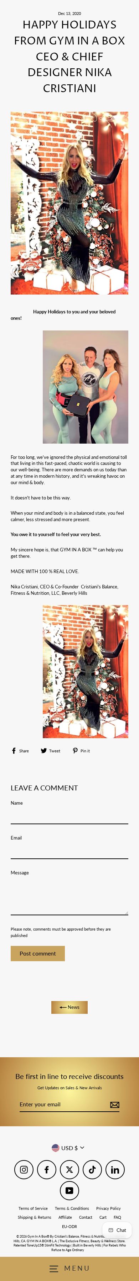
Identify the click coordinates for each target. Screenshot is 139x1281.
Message (20, 872)
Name (17, 803)
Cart (103, 1217)
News (73, 1007)
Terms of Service (33, 1208)
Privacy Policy (108, 1208)
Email (16, 838)
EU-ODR (69, 1226)
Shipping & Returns (34, 1217)
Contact (85, 1217)
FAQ (117, 1217)
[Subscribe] (113, 1104)
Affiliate (65, 1217)
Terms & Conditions (72, 1208)
